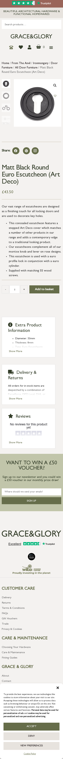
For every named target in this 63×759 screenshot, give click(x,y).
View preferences (31, 746)
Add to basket (44, 289)
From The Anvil (21, 63)
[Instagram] (35, 150)
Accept (32, 726)
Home (5, 63)
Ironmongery (40, 63)
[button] (57, 688)
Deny (31, 736)
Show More (15, 351)
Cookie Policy (30, 754)
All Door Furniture (26, 68)
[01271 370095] (12, 47)
